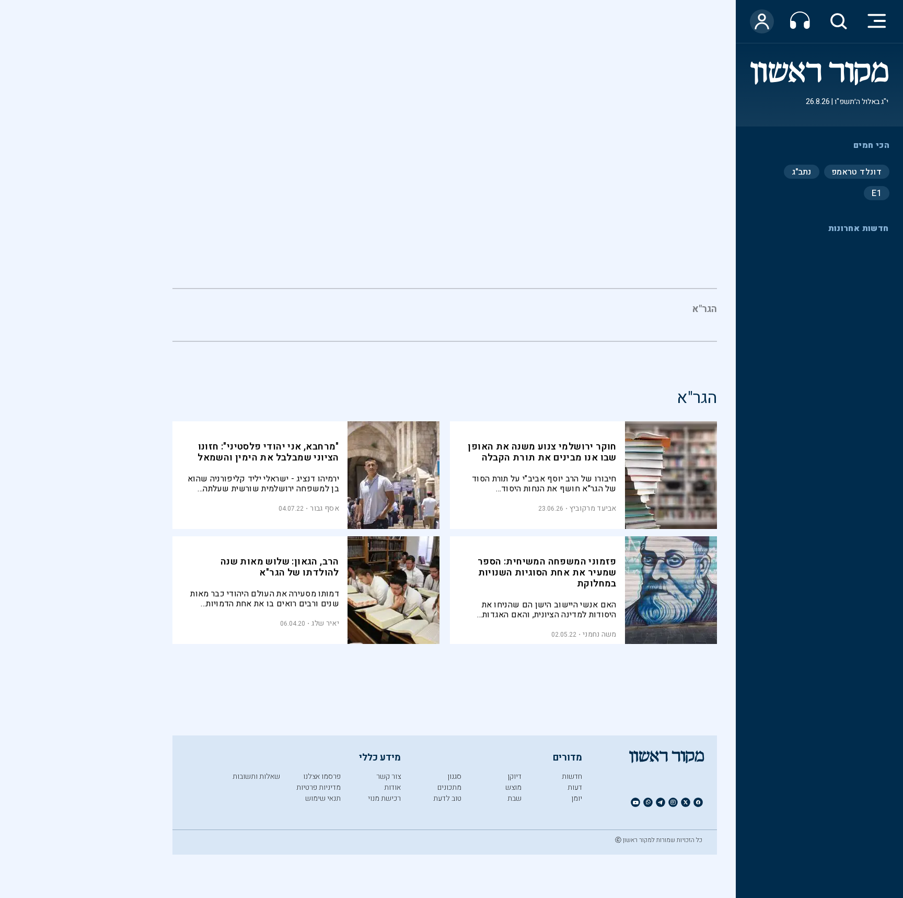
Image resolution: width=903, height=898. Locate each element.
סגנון (454, 776)
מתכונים (449, 787)
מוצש (513, 787)
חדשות (572, 776)
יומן (576, 798)
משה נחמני (600, 634)
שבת (514, 798)
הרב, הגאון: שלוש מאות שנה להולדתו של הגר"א (280, 567)
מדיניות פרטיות (318, 787)
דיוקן (514, 776)
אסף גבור (324, 508)
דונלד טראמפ (857, 171)
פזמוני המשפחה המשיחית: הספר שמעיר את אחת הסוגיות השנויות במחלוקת (547, 573)
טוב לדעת (447, 798)
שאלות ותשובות (256, 776)
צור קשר (388, 776)
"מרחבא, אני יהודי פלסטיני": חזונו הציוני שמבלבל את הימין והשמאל (268, 452)
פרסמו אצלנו (322, 776)
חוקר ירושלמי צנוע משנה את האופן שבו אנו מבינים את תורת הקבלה (542, 452)
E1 (877, 193)
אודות (392, 787)
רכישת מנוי (384, 798)
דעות (575, 787)
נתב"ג (802, 171)
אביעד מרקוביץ (593, 508)
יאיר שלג (325, 623)
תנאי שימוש (323, 798)
